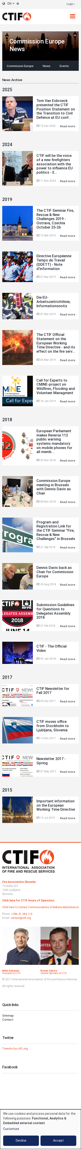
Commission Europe (20, 66)
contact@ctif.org (21, 918)
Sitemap (8, 1015)
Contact (7, 1019)
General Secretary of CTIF (53, 973)
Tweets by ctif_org (15, 1048)
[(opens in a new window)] (21, 948)
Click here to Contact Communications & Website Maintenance (40, 907)
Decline (21, 1140)
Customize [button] (11, 1129)
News (46, 66)
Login (70, 4)
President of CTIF (11, 973)
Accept (58, 1140)
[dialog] (40, 1129)
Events (64, 66)
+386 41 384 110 (21, 914)
